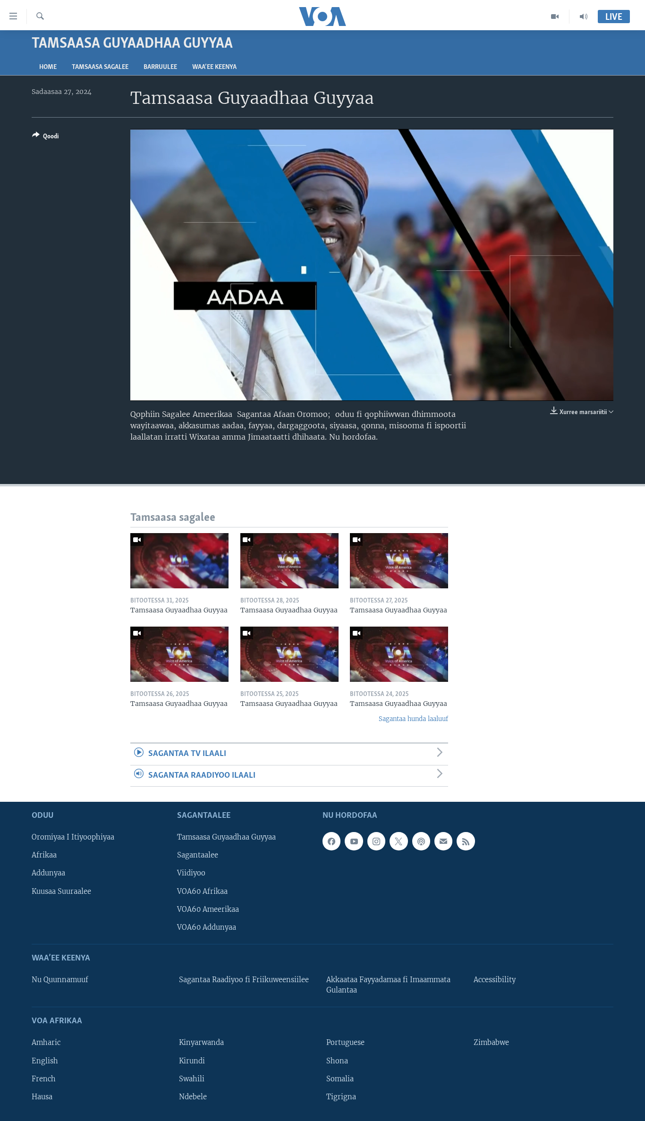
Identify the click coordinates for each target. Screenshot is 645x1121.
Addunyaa (48, 873)
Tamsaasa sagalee (100, 67)
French (44, 1079)
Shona (337, 1061)
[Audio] (583, 16)
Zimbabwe (491, 1042)
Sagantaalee (197, 855)
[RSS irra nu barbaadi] (466, 841)
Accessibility (495, 980)
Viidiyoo (191, 873)
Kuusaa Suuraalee (61, 891)
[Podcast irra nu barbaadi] (421, 841)
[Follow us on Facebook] (331, 841)
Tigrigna (341, 1097)
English (45, 1061)
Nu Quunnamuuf (60, 980)
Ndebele (193, 1097)
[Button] (45, 138)
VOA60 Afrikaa (202, 891)
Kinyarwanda (201, 1042)
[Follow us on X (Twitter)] (398, 841)
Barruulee (160, 67)
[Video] (555, 16)
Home (48, 67)
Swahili (191, 1079)
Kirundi (192, 1061)
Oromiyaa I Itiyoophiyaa (73, 837)
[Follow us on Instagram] (376, 841)
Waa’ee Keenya (214, 67)
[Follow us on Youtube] (354, 841)
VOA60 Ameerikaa (208, 909)
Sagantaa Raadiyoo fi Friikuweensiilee (244, 980)
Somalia (340, 1079)
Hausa (42, 1097)
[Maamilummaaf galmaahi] (443, 841)
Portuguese (345, 1042)
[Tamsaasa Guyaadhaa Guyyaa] (179, 560)
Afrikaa (44, 855)
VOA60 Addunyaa (206, 927)
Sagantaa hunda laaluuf (413, 719)
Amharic (46, 1042)
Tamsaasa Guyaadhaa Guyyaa (226, 837)
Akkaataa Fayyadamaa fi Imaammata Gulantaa (388, 985)
